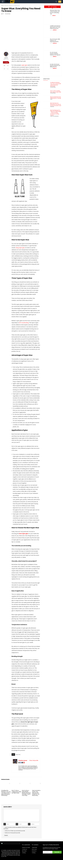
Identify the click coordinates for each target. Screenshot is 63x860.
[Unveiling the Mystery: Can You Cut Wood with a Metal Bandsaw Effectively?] (6, 783)
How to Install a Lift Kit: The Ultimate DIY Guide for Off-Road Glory (36, 793)
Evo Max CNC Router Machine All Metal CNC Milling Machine (55, 65)
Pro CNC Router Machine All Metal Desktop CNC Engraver (55, 53)
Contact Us (24, 849)
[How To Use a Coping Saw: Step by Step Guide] (16, 783)
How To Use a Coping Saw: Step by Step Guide (16, 792)
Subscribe (59, 2)
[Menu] (2, 1)
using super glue (20, 247)
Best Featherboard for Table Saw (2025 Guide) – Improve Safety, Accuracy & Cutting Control (55, 113)
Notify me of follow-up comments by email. (15, 830)
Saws (51, 99)
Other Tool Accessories (54, 116)
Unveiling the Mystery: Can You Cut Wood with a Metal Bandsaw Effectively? (6, 793)
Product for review (26, 847)
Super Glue (18, 754)
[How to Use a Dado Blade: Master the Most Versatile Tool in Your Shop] (26, 783)
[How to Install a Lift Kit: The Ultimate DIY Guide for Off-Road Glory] (37, 783)
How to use (34, 849)
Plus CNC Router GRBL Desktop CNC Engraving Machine (55, 40)
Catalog (24, 852)
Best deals (24, 851)
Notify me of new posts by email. (12, 832)
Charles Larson (6, 58)
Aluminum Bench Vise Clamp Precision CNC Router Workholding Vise (55, 12)
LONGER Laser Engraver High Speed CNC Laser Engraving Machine (55, 27)
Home (2, 5)
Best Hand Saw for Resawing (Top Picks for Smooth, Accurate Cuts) (55, 104)
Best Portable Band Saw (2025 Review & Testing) (55, 97)
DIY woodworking (24, 322)
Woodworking (7, 13)
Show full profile (33, 760)
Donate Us (34, 851)
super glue (24, 65)
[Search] (56, 1)
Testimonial (34, 847)
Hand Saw (52, 106)
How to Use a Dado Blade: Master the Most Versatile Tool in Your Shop (26, 793)
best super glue (23, 533)
